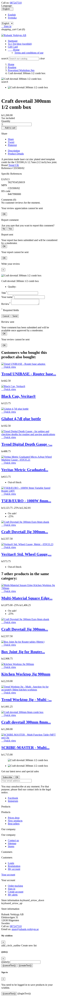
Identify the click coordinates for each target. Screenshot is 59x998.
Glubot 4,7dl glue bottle (21, 419)
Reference (6, 168)
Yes (10, 229)
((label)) (5, 962)
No (4, 229)
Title (4, 293)
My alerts (13, 894)
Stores (11, 846)
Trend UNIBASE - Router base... (28, 374)
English (12, 14)
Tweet (11, 142)
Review (5, 304)
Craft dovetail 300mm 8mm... (26, 722)
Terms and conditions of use (28, 52)
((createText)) (25, 965)
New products (15, 820)
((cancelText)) (9, 965)
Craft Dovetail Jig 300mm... (24, 532)
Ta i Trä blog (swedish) (20, 43)
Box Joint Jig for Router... (23, 652)
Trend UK (13, 165)
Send (14, 316)
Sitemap (12, 843)
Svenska (12, 17)
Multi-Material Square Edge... (26, 598)
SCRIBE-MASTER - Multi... (25, 747)
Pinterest (12, 145)
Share (11, 139)
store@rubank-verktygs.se (25, 929)
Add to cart (9, 128)
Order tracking (15, 885)
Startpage (13, 40)
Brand (4, 165)
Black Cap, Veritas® (18, 396)
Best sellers (14, 823)
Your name (7, 297)
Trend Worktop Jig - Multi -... (26, 699)
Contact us (13, 840)
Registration (14, 866)
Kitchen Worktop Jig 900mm (25, 674)
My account (14, 869)
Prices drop (14, 817)
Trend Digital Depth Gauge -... (26, 444)
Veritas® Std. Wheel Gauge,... (26, 554)
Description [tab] (14, 150)
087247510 (16, 2)
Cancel (6, 316)
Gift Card (13, 46)
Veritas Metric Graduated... (24, 470)
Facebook (13, 798)
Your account (8, 874)
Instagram (13, 801)
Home (14, 49)
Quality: (12, 286)
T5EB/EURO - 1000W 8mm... (26, 501)
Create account (15, 891)
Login (11, 863)
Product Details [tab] (16, 153)
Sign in (11, 888)
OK (4, 214)
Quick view (8, 366)
